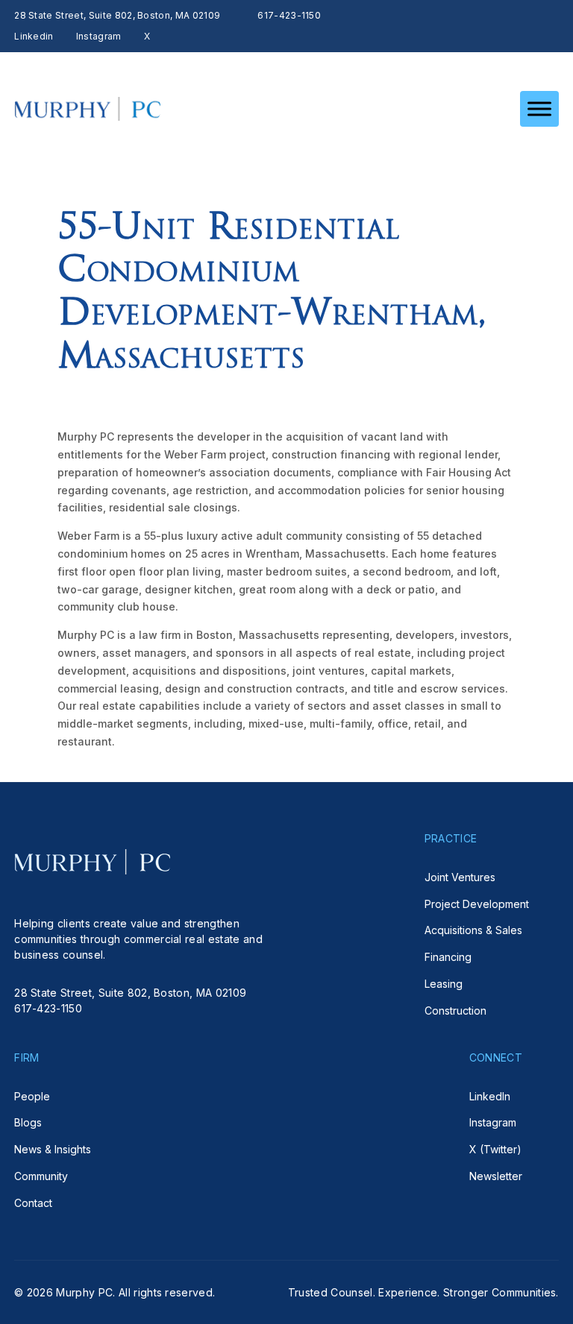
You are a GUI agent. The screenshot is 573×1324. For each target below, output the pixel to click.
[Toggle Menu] (539, 108)
